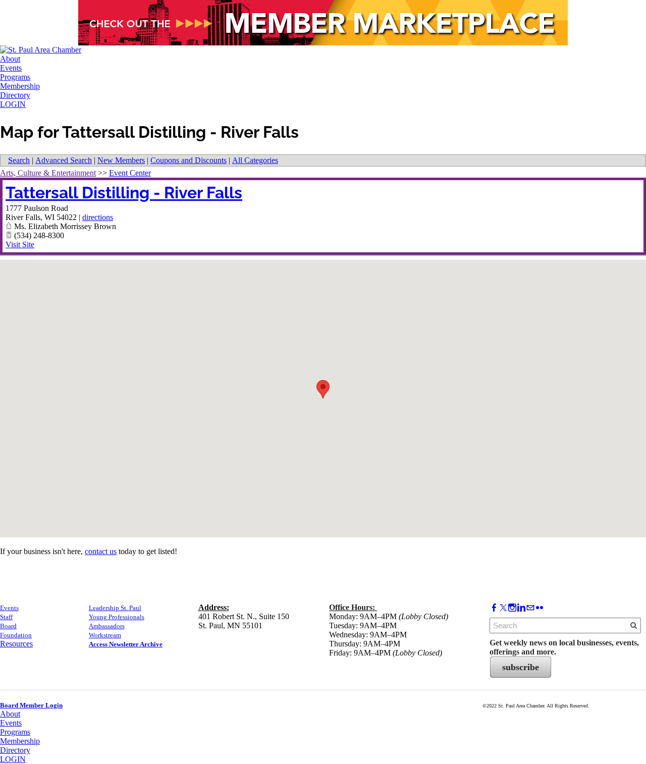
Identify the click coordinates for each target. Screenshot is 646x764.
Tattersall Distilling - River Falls (124, 192)
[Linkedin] (521, 608)
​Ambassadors (107, 626)
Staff (6, 617)
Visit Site (20, 244)
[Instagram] (512, 608)
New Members (121, 160)
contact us (101, 551)
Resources (16, 643)
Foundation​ (16, 635)
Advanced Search (63, 160)
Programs (15, 77)
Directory (15, 95)
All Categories (255, 160)
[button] (323, 389)
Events (11, 68)
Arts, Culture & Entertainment (48, 173)
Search (19, 160)
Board (8, 626)
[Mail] (530, 608)
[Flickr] (539, 608)
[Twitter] (503, 608)
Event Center (130, 173)
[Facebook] (494, 608)
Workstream (105, 635)
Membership (20, 86)
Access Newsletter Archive (126, 644)
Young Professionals (116, 617)
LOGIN (13, 104)
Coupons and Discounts (188, 160)
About (10, 58)
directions (97, 217)
